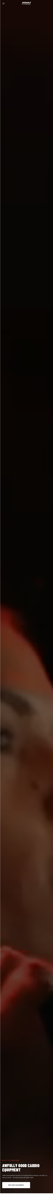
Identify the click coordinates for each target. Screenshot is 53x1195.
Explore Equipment (16, 1185)
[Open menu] (3, 3)
